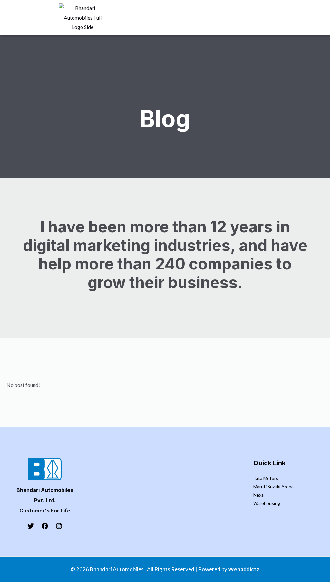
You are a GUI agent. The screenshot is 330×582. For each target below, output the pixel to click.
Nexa (258, 495)
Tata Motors (265, 478)
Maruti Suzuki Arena (273, 486)
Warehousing (266, 503)
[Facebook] (45, 526)
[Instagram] (59, 526)
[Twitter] (30, 526)
